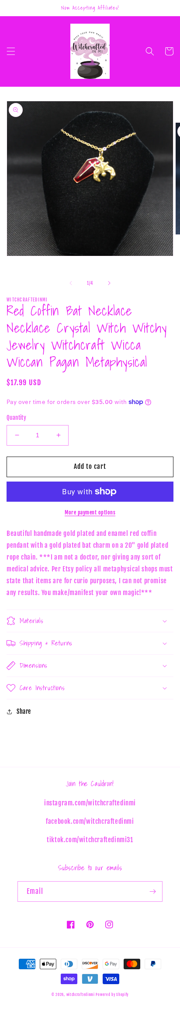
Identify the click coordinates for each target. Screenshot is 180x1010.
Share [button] (24, 711)
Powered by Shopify (112, 994)
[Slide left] (70, 283)
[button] (11, 51)
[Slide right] (109, 283)
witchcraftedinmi (80, 994)
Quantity (16, 417)
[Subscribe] (152, 891)
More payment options (90, 512)
